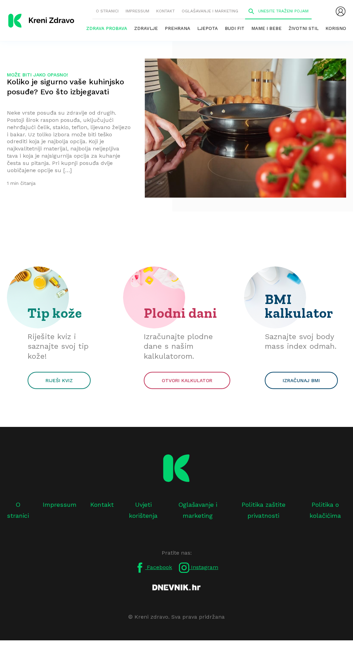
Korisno (335, 28)
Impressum (137, 11)
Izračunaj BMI (301, 380)
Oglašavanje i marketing (210, 11)
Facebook (158, 567)
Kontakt (165, 11)
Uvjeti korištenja (143, 510)
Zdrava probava (106, 28)
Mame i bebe (266, 28)
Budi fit (234, 28)
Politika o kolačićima (325, 510)
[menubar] (340, 11)
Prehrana (177, 28)
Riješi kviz (59, 380)
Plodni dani (180, 313)
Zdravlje (146, 28)
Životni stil (304, 28)
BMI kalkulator (299, 306)
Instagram (203, 567)
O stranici (107, 11)
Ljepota (207, 28)
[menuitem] (340, 11)
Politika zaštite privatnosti (263, 510)
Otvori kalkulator (187, 380)
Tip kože (55, 313)
